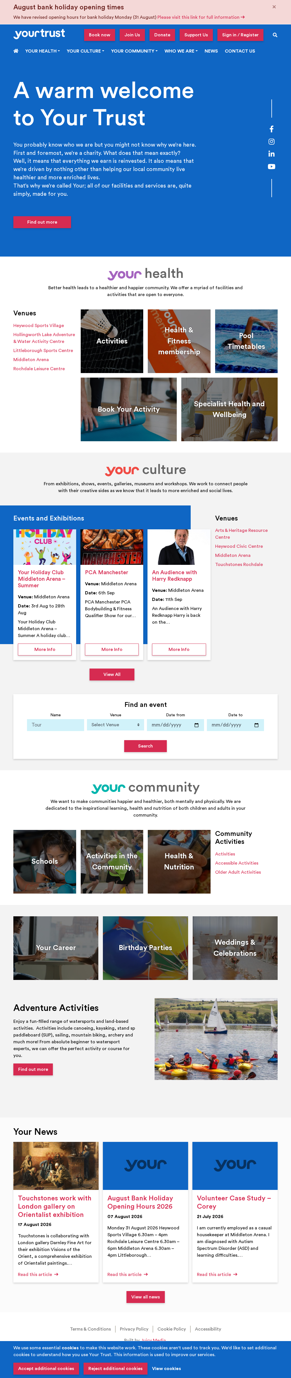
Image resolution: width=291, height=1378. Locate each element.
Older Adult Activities (238, 872)
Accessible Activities (236, 863)
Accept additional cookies (46, 1368)
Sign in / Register (240, 35)
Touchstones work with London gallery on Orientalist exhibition (55, 1206)
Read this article (35, 1274)
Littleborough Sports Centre (43, 350)
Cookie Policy (171, 1329)
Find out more (42, 222)
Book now (99, 35)
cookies (70, 1348)
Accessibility (208, 1329)
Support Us (196, 35)
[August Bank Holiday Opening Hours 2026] (145, 1166)
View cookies (166, 1368)
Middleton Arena (31, 359)
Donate (162, 35)
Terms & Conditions (90, 1329)
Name (55, 715)
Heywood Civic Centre (239, 546)
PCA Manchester (106, 572)
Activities (225, 854)
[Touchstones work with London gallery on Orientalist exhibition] (56, 1166)
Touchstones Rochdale (239, 564)
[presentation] (44, 547)
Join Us (132, 35)
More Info (53, 649)
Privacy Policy (134, 1329)
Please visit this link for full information (199, 17)
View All (111, 674)
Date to (235, 715)
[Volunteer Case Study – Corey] (235, 1166)
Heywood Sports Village (38, 325)
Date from (175, 715)
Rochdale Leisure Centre (39, 369)
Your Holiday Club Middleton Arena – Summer (41, 579)
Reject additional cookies (115, 1368)
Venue (115, 715)
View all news (145, 1297)
